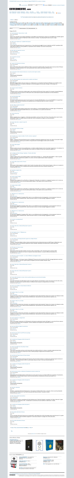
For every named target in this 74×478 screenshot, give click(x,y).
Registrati (62, 5)
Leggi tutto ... (19, 47)
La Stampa (13, 187)
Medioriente (52, 23)
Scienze (40, 25)
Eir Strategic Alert (14, 107)
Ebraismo (22, 23)
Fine (31, 427)
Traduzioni (52, 25)
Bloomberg (13, 349)
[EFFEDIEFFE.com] (21, 10)
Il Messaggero (14, 81)
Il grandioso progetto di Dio (16, 170)
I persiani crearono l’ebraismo (17, 87)
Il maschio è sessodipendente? (17, 219)
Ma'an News (14, 328)
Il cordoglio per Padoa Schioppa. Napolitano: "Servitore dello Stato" (24, 153)
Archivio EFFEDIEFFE (23, 457)
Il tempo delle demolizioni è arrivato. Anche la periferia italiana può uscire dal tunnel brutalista (29, 277)
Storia (45, 25)
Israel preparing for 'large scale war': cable (19, 33)
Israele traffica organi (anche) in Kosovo (19, 161)
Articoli (12, 19)
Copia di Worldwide (55, 22)
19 (25, 427)
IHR (13, 74)
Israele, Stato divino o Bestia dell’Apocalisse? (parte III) (22, 225)
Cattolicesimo (38, 22)
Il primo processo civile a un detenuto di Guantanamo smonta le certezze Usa (26, 371)
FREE (45, 23)
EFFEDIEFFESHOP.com (16, 473)
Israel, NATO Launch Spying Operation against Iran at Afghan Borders (24, 238)
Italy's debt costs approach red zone (18, 50)
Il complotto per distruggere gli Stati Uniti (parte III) (21, 363)
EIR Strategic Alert (15, 398)
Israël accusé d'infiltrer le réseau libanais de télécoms (21, 285)
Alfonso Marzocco (15, 172)
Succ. (28, 427)
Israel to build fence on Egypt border (18, 317)
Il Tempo (13, 65)
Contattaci (43, 1)
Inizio (13, 427)
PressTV (13, 234)
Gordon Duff (14, 341)
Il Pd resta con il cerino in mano (17, 247)
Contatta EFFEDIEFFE (47, 460)
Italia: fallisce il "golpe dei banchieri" (18, 104)
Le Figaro (13, 288)
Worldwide (59, 25)
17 (23, 427)
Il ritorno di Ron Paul (15, 113)
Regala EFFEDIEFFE (32, 1)
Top (11, 431)
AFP (13, 35)
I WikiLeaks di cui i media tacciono (18, 193)
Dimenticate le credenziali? (56, 5)
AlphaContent (33, 433)
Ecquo (13, 279)
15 (21, 427)
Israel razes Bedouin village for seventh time (20, 326)
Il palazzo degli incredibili (16, 176)
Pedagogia (12, 25)
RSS (32, 473)
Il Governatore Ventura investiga (17, 128)
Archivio (18, 1)
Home (11, 473)
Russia (34, 25)
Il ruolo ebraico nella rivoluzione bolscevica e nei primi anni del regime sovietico (26, 71)
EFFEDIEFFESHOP (13, 1)
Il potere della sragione (16, 144)
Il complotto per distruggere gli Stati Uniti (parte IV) (21, 339)
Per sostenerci (38, 1)
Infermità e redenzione (16, 387)
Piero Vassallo (14, 59)
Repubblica (14, 138)
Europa (34, 23)
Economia (29, 23)
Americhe (20, 22)
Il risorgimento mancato (16, 56)
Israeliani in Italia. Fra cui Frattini (17, 292)
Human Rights (14, 357)
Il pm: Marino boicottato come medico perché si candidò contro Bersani (25, 79)
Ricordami (46, 5)
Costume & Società (14, 23)
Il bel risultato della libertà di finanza (18, 411)
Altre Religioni (13, 22)
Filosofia (40, 23)
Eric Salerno (14, 258)
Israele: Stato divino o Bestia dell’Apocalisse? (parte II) (21, 264)
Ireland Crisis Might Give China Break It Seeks (20, 346)
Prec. (15, 427)
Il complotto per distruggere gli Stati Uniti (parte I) (20, 404)
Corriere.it (13, 373)
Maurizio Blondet (14, 196)
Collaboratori (46, 22)
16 (22, 427)
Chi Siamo (22, 1)
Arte (25, 22)
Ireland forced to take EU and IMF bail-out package (21, 332)
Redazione (26, 1)
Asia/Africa (31, 22)
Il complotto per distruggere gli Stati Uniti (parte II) (21, 379)
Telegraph (13, 335)
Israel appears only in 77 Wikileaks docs (19, 232)
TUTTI (22, 17)
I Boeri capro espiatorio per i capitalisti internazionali (21, 41)
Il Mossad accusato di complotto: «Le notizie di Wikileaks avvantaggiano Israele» (26, 255)
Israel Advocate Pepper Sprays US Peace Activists (21, 355)
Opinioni (59, 23)
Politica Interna (20, 25)
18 (24, 427)
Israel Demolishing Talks (16, 96)
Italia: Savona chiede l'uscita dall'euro (18, 395)
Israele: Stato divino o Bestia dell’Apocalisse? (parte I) (21, 270)
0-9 (24, 17)
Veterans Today (14, 366)
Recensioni (28, 25)
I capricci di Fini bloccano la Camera (18, 63)
